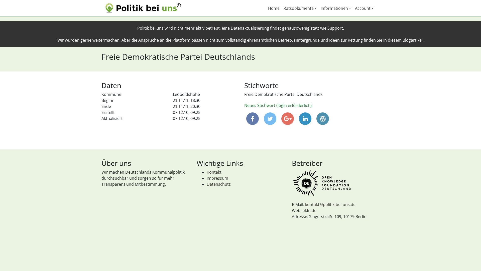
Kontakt (214, 172)
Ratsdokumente (299, 8)
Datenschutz (218, 184)
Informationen (334, 8)
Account (363, 8)
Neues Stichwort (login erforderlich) (278, 105)
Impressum (217, 178)
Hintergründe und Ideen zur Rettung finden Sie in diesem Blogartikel (358, 40)
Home (274, 8)
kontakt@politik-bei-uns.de (330, 204)
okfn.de (309, 210)
